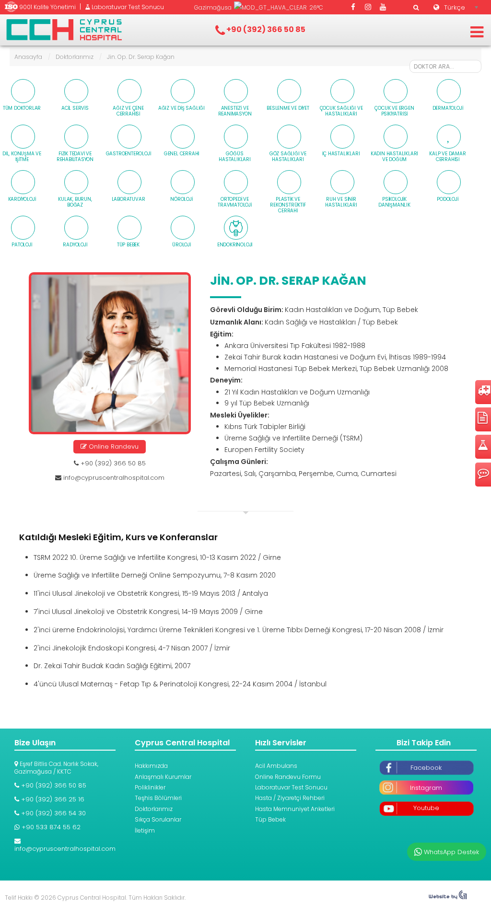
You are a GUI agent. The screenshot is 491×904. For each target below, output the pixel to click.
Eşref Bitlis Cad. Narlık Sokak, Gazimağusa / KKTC (56, 768)
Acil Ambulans (276, 766)
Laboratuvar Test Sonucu (291, 787)
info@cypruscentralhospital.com (113, 477)
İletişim (145, 830)
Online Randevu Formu (288, 777)
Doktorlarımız (75, 57)
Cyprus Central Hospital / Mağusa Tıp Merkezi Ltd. (64, 30)
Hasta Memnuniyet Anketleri (295, 809)
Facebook (426, 767)
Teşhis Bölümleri (158, 798)
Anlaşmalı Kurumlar (163, 777)
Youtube (426, 807)
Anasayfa (28, 57)
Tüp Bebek (270, 819)
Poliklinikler (150, 787)
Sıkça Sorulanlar (158, 819)
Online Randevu (113, 446)
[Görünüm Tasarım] (448, 897)
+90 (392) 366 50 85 (112, 463)
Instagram (426, 787)
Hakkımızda (151, 766)
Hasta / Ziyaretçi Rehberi (290, 798)
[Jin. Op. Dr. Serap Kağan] (110, 353)
